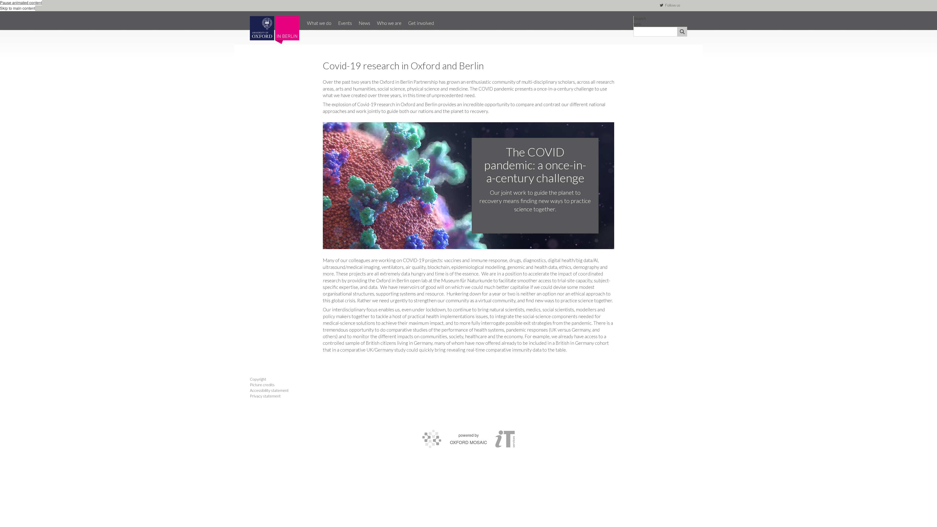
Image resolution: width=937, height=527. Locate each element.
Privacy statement (265, 396)
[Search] (682, 32)
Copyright (258, 379)
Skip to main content (17, 8)
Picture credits (262, 384)
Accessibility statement (269, 390)
